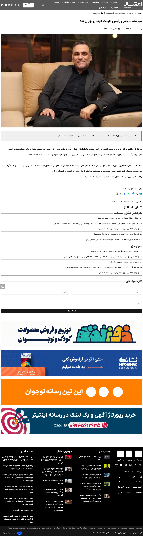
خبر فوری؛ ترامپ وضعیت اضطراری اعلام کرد (126, 262)
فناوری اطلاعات (69, 2)
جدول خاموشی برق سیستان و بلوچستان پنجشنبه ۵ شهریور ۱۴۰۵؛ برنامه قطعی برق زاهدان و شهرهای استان (103, 256)
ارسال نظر (71, 311)
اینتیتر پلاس (104, 451)
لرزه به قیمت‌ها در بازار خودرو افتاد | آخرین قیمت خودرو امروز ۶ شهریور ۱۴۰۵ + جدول (17, 458)
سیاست (96, 2)
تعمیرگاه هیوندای (32, 528)
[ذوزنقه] (71, 334)
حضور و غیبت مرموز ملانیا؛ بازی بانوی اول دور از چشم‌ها (91, 467)
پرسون (91, 528)
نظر (138, 303)
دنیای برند (111, 528)
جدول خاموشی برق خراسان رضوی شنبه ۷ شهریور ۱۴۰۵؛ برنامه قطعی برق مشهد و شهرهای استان (18, 501)
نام (138, 291)
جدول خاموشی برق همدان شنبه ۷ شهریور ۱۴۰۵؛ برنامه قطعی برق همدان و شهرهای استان (18, 519)
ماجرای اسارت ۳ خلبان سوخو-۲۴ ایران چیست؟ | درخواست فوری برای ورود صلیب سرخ (53, 506)
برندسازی (101, 528)
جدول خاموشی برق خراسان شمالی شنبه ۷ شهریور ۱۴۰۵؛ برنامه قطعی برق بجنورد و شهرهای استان (17, 477)
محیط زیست (113, 7)
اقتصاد (115, 2)
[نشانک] (71, 363)
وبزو (130, 528)
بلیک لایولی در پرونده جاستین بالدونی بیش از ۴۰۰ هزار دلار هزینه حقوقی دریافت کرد (90, 498)
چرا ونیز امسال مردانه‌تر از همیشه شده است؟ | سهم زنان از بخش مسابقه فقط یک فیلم (17, 489)
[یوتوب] (6, 5)
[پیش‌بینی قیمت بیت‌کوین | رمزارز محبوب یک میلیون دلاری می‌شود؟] (68, 457)
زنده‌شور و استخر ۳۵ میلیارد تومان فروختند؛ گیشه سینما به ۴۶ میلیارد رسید (17, 467)
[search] (42, 5)
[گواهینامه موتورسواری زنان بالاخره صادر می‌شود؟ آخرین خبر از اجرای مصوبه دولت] (68, 469)
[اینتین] (71, 392)
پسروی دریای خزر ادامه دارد (23, 510)
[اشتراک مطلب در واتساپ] (128, 195)
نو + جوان (102, 7)
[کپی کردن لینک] (125, 194)
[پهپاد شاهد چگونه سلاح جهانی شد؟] (107, 457)
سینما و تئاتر (84, 2)
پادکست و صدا (136, 482)
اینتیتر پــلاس (137, 487)
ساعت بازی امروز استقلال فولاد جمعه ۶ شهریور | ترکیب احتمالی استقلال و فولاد (113, 239)
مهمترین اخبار (64, 451)
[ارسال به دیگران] (121, 194)
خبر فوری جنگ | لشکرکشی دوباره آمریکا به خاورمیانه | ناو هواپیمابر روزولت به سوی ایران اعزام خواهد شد (103, 267)
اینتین (138, 528)
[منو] (38, 5)
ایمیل (65, 291)
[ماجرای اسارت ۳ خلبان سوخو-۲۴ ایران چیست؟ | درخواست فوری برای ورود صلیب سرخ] (68, 502)
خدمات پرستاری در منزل (15, 528)
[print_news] (117, 194)
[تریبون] (71, 421)
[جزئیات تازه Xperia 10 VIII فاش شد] (68, 481)
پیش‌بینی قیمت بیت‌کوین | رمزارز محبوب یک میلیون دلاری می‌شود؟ (52, 459)
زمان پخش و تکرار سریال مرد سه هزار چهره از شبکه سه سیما (120, 218)
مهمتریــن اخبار (123, 492)
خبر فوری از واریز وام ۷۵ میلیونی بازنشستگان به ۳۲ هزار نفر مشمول (118, 234)
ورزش (56, 2)
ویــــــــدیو (137, 476)
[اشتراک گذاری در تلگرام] (140, 194)
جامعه (106, 2)
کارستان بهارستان (67, 528)
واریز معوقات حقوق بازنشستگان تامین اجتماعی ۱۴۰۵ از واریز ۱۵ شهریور (116, 251)
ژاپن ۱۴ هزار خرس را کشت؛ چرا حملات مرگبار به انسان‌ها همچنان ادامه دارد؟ (90, 486)
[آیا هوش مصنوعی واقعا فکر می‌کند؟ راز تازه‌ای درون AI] (107, 475)
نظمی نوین (45, 528)
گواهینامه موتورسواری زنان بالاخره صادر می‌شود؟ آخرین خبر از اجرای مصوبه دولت (52, 471)
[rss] (19, 5)
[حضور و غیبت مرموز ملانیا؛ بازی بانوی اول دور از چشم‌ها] (107, 466)
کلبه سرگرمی (81, 528)
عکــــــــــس (124, 476)
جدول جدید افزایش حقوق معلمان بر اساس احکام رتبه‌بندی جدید (118, 228)
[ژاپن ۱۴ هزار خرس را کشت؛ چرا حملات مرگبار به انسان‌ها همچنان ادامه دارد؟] (107, 484)
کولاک (56, 528)
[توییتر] (9, 5)
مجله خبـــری (137, 492)
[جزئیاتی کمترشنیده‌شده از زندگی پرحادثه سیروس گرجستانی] (68, 490)
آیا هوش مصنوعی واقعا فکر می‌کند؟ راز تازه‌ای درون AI (91, 476)
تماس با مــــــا (123, 471)
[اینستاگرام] (12, 5)
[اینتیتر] (133, 5)
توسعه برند (121, 528)
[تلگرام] (16, 5)
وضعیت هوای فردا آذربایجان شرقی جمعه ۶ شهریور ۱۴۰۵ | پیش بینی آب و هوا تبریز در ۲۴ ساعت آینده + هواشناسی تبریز (98, 223)
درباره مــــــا (137, 471)
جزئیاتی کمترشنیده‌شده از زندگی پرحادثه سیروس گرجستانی (53, 492)
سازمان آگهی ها (123, 487)
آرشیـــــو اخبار (124, 482)
